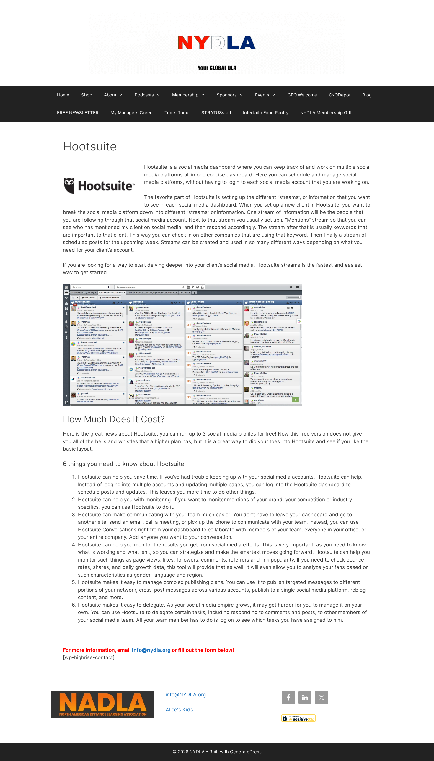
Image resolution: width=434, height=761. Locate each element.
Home (63, 95)
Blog (367, 95)
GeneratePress (246, 752)
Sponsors (227, 95)
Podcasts (144, 95)
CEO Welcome (302, 95)
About (110, 95)
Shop (86, 95)
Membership (185, 95)
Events (262, 95)
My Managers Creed (131, 112)
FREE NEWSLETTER (78, 112)
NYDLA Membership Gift (326, 112)
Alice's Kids (179, 710)
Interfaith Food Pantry (265, 112)
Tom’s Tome (177, 112)
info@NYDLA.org (186, 695)
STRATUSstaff (216, 112)
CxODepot (339, 95)
